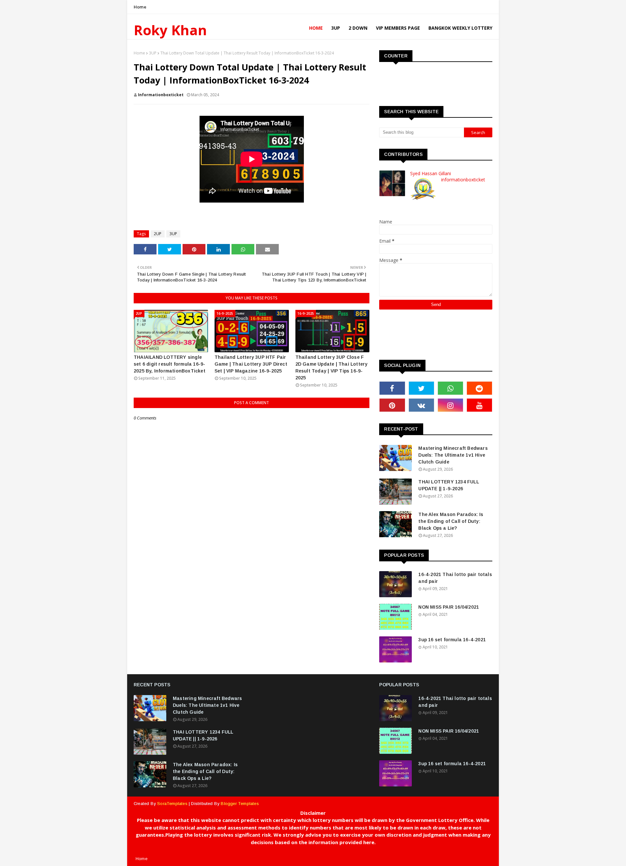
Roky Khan (170, 30)
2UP (157, 233)
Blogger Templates (240, 803)
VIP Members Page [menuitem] (398, 28)
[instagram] (450, 405)
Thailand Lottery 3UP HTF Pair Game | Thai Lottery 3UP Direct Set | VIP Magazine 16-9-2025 (251, 364)
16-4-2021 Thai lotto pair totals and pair (455, 578)
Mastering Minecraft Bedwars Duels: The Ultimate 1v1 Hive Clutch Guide (452, 455)
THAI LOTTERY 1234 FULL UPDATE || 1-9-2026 (448, 485)
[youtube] (479, 405)
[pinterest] (392, 405)
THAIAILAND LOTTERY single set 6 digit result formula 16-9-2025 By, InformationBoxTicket (169, 364)
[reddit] (479, 388)
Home (140, 7)
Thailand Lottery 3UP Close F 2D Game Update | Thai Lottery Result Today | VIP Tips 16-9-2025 (331, 367)
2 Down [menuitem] (358, 28)
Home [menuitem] (316, 28)
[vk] (421, 405)
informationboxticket (161, 95)
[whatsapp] (450, 388)
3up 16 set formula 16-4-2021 (452, 639)
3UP (152, 53)
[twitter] (421, 388)
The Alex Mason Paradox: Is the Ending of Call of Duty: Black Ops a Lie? (450, 521)
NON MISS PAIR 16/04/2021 (448, 607)
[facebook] (392, 388)
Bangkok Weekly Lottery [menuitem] (460, 28)
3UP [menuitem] (335, 28)
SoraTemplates (172, 803)
